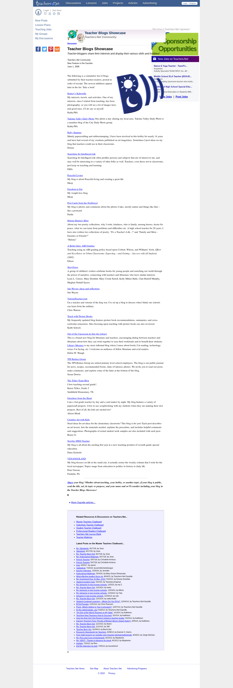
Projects (118, 3)
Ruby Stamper (74, 132)
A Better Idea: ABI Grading (81, 245)
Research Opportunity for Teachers (91, 632)
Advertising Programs (137, 668)
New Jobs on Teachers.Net (173, 59)
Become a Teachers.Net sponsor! (171, 29)
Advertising (150, 3)
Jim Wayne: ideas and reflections (83, 288)
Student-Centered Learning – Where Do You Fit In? (98, 601)
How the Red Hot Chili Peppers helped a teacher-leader (100, 618)
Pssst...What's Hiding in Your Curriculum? (94, 607)
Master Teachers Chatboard (89, 522)
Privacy (111, 673)
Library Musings (75, 345)
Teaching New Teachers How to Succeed (94, 615)
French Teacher (83, 559)
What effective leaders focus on (89, 576)
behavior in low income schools (89, 596)
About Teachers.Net (113, 668)
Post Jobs (182, 96)
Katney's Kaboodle (76, 93)
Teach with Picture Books (80, 316)
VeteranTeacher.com (77, 298)
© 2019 (101, 673)
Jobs (105, 3)
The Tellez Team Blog (78, 380)
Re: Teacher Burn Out (85, 554)
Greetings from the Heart (79, 398)
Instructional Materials (85, 573)
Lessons (91, 3)
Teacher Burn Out (83, 629)
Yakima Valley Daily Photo (80, 118)
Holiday (79, 643)
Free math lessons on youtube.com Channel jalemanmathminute (104, 635)
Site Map (94, 668)
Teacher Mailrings (84, 537)
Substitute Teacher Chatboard (90, 525)
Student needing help (85, 582)
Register (193, 3)
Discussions (73, 3)
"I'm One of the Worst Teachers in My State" (94, 613)
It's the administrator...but (86, 610)
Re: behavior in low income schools (91, 585)
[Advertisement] (104, 661)
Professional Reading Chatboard (91, 531)
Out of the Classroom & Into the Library (87, 333)
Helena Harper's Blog (78, 220)
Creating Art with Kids (78, 419)
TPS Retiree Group (76, 359)
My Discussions (44, 38)
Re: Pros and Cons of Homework (90, 638)
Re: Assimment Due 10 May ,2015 (90, 579)
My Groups (41, 34)
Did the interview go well (86, 646)
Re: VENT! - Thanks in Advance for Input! (93, 640)
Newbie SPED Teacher (78, 440)
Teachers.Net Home (75, 668)
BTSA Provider (82, 604)
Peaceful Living (75, 175)
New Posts (41, 20)
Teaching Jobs (43, 29)
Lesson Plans (43, 25)
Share (70, 482)
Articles (133, 3)
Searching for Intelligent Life (81, 153)
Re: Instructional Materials (87, 557)
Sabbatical (80, 568)
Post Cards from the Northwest (82, 202)
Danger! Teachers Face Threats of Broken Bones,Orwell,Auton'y (103, 621)
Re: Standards (82, 548)
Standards (80, 551)
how (78, 565)
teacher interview (83, 571)
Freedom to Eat (74, 189)
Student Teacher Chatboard (88, 528)
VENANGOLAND (76, 458)
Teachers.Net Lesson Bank (88, 534)
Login (185, 3)
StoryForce (72, 267)
